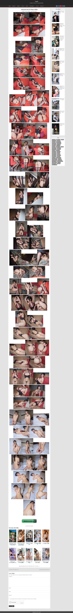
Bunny (53, 145)
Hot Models (32, 6)
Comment (10, 576)
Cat (62, 146)
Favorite (54, 151)
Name (10, 587)
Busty (27, 566)
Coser (23, 6)
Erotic (58, 150)
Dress (53, 150)
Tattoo (35, 566)
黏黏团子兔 (54, 164)
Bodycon (59, 143)
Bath (62, 139)
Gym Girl (41, 6)
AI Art (37, 6)
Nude (31, 566)
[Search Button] (64, 6)
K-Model (54, 155)
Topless (54, 161)
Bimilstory (58, 142)
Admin (23, 11)
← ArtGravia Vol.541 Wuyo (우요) (13, 569)
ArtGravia (33, 11)
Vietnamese (54, 162)
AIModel (58, 139)
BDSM (58, 140)
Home (10, 6)
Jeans (58, 152)
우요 (38, 566)
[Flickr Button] (60, 6)
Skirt (33, 566)
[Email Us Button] (63, 6)
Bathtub (54, 140)
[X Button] (56, 6)
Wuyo (37, 566)
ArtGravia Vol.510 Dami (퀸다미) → (44, 569)
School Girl (54, 158)
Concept (13, 6)
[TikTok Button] (61, 6)
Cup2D (36, 1)
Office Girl (58, 157)
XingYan (54, 163)
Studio (18, 6)
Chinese (54, 148)
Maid (58, 156)
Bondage (54, 144)
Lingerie (54, 156)
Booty (26, 566)
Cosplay (54, 149)
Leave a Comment (28, 11)
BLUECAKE (54, 143)
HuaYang (54, 152)
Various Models (60, 161)
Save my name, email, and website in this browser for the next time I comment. (23, 598)
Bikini (53, 142)
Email (10, 591)
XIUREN (58, 163)
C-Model (58, 146)
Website (10, 595)
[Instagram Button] (59, 6)
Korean (36, 11)
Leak (26, 6)
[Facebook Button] (57, 6)
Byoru (53, 146)
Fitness (58, 151)
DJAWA (58, 149)
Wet (59, 162)
